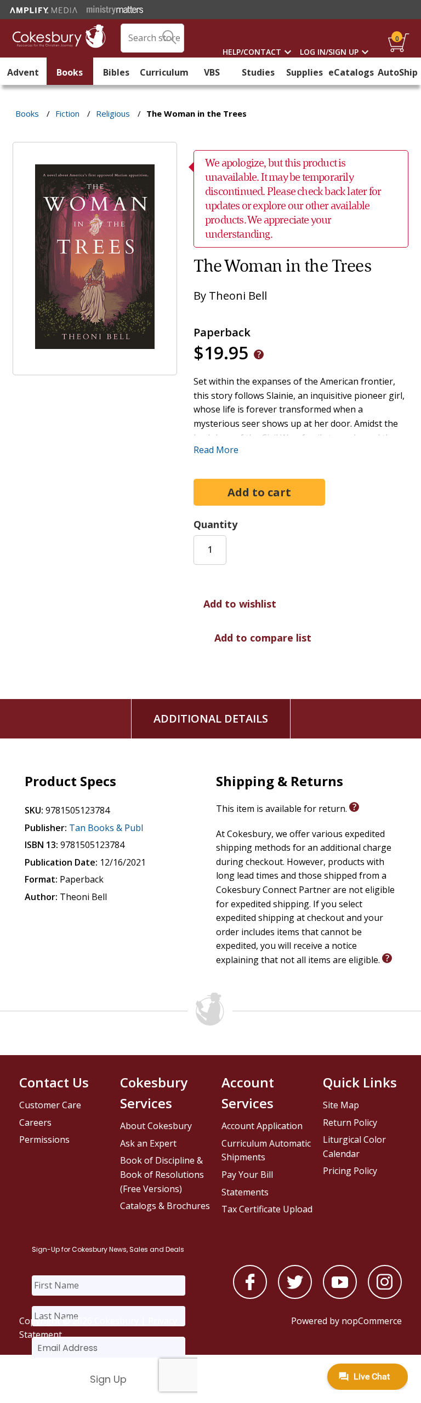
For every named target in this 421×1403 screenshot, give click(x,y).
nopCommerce (372, 1321)
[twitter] (295, 1296)
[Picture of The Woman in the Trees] (95, 368)
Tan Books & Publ (106, 828)
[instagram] (385, 1296)
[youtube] (340, 1296)
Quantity (215, 524)
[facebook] (250, 1296)
